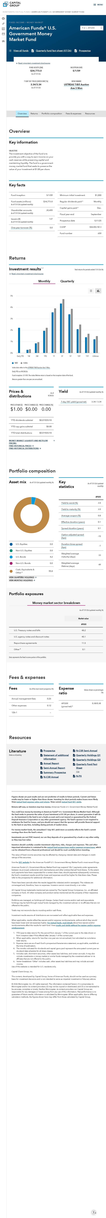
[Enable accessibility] (94, 1212)
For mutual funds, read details (60, 923)
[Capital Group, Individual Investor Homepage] (15, 5)
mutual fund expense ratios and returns (33, 802)
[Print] (3, 18)
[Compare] (3, 23)
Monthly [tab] (44, 281)
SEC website (24, 862)
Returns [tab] (34, 114)
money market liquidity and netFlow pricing (28, 442)
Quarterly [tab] (67, 281)
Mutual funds (23, 12)
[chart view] (98, 290)
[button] (3, 41)
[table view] (91, 290)
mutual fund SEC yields (71, 802)
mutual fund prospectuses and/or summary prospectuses (71, 847)
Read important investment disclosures (34, 63)
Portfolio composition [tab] (52, 114)
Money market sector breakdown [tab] (56, 603)
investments (8, 12)
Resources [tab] (90, 114)
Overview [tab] (22, 114)
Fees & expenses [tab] (73, 114)
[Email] (3, 34)
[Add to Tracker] (3, 28)
